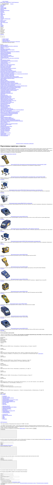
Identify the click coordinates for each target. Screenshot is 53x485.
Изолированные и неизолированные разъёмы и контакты (10, 86)
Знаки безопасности (4, 104)
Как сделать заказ (5, 402)
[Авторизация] (1, 37)
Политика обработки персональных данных (10, 399)
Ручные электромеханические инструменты (8, 68)
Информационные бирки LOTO (6, 96)
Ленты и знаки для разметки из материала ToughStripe (10, 111)
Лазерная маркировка (4, 54)
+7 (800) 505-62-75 (6, 2)
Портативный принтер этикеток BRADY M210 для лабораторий (20, 203)
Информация (2, 14)
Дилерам (2, 25)
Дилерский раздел (5, 398)
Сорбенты (2, 116)
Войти (2, 444)
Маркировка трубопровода (5, 106)
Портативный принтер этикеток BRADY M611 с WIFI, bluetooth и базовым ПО (25, 228)
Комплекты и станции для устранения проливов (9, 123)
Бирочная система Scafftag (5, 105)
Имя (1, 477)
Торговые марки (3, 7)
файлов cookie (22, 428)
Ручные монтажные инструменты (6, 70)
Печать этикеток (3, 20)
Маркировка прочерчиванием (5, 53)
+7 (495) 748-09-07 (5, 1)
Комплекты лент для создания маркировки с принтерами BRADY (12, 109)
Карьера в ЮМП (3, 8)
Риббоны (2, 47)
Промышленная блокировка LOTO (6, 93)
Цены (1, 24)
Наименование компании (4, 479)
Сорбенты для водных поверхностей (6, 118)
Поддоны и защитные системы (5, 124)
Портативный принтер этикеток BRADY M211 (19, 254)
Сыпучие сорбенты (3, 122)
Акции (1, 13)
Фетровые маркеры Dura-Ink (5, 132)
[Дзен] (1, 421)
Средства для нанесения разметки (6, 114)
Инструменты (4, 409)
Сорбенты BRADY (5, 411)
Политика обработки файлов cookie (8, 401)
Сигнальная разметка (6, 412)
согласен (34, 428)
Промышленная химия (4, 57)
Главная (1, 26)
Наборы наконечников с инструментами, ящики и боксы (10, 87)
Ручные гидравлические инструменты (7, 72)
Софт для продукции (4, 22)
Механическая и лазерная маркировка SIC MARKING (10, 51)
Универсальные (3, 133)
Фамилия (2, 478)
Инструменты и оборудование (5, 66)
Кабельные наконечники (6, 408)
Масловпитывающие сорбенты (5, 117)
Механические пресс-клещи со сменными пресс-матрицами (11, 71)
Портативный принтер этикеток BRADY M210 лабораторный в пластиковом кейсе (26, 241)
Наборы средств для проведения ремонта (7, 64)
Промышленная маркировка (5, 103)
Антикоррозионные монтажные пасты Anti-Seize (9, 60)
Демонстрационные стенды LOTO (6, 99)
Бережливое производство (7, 415)
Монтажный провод (4, 80)
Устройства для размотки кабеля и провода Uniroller (9, 76)
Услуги (1, 19)
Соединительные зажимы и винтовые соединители (9, 89)
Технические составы (4, 63)
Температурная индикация (5, 134)
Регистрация (10, 445)
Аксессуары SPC (3, 125)
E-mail (1, 457)
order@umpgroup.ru (15, 2)
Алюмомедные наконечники (5, 92)
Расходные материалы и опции (5, 55)
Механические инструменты (5, 67)
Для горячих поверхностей (5, 130)
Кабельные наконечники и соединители (7, 81)
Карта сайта (4, 404)
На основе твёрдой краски (5, 129)
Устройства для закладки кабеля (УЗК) (7, 74)
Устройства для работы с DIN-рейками (7, 75)
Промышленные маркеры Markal (6, 126)
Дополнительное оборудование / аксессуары (8, 100)
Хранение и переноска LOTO (5, 97)
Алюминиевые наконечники (5, 91)
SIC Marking (4, 418)
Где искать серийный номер (5, 18)
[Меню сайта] (4, 37)
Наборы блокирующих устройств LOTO (7, 98)
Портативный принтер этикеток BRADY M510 (19, 279)
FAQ (1, 23)
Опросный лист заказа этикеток (8, 397)
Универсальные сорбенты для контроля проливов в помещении (11, 120)
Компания (2, 5)
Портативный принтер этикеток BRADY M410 (19, 266)
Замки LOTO (2, 94)
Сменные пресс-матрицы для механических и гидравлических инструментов (14, 73)
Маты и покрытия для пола (5, 121)
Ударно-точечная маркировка (5, 52)
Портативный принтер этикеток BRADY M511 (19, 291)
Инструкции (2, 21)
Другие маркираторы (4, 135)
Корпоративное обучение (4, 10)
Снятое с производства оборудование (7, 56)
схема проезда (40, 353)
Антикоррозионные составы (5, 62)
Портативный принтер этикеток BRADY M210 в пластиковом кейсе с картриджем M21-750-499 (28, 176)
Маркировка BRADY (4, 45)
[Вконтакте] (2, 421)
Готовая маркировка (4, 50)
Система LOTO (5, 414)
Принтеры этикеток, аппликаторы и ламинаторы (9, 46)
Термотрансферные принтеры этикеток (7, 78)
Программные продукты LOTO (6, 101)
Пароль (2, 443)
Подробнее (2, 166)
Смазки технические (4, 61)
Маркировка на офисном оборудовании (7, 49)
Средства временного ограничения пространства (9, 113)
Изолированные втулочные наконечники (7, 82)
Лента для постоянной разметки (6, 110)
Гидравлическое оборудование (5, 69)
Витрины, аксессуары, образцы (5, 65)
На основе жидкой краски (5, 127)
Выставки (2, 11)
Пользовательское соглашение (7, 400)
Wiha (3, 416)
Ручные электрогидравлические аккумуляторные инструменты (11, 77)
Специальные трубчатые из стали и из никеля (8, 90)
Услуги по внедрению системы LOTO (7, 102)
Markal (3, 417)
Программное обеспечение (5, 48)
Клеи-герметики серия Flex (5, 59)
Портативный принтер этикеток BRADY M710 (19, 216)
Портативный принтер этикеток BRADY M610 (18, 303)
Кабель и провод (3, 79)
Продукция (2, 12)
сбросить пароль (48, 439)
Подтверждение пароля (4, 476)
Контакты (2, 34)
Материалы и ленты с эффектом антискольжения (9, 112)
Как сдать (2, 16)
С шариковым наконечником (5, 128)
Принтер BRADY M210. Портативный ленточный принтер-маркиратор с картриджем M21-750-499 (28, 164)
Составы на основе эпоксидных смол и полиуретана (9, 58)
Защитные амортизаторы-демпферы (6, 108)
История (1, 6)
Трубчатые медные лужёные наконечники (7, 84)
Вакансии (2, 9)
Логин (1, 473)
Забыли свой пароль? (4, 445)
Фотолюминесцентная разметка (6, 115)
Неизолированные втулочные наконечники (8, 88)
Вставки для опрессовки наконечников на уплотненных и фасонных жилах (13, 85)
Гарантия (2, 17)
